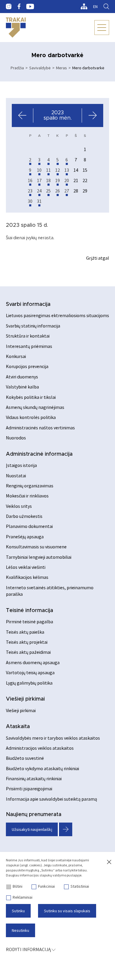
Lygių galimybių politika (29, 683)
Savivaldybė (40, 67)
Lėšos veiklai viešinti (25, 567)
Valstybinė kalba (22, 387)
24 (39, 191)
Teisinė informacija (29, 610)
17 (39, 180)
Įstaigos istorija (21, 465)
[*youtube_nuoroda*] (30, 6)
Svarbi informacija (28, 304)
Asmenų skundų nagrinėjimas (35, 407)
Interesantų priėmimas (29, 346)
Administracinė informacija (39, 454)
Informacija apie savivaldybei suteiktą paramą (51, 799)
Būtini (17, 886)
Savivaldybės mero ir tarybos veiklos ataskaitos (53, 738)
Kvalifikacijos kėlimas (27, 577)
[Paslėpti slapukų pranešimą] (109, 862)
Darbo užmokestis (24, 516)
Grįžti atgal (97, 258)
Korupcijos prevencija (27, 366)
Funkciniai (46, 886)
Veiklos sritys (19, 506)
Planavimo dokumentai (29, 526)
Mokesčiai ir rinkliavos (27, 496)
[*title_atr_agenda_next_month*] (92, 115)
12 (57, 170)
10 (39, 170)
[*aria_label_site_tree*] (83, 6)
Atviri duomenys (22, 377)
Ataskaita (18, 726)
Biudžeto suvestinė (25, 758)
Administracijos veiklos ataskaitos (40, 748)
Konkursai (16, 356)
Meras (61, 67)
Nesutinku (20, 930)
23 (30, 191)
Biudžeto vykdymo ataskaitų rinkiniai (42, 768)
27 (66, 191)
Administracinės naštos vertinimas (40, 428)
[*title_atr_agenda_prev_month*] (22, 115)
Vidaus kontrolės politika (31, 417)
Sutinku (18, 910)
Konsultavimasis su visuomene (36, 547)
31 (39, 201)
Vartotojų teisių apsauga (30, 672)
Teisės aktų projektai (26, 642)
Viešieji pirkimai (25, 699)
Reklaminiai (22, 897)
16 (30, 180)
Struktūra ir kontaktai (28, 336)
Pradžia (17, 67)
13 (66, 170)
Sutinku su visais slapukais (67, 910)
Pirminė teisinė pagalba (29, 621)
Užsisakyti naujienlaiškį (32, 829)
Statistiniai (79, 886)
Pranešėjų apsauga (25, 536)
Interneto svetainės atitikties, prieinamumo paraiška (49, 591)
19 (57, 180)
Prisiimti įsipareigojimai (29, 788)
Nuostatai (16, 475)
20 (66, 180)
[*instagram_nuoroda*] (9, 6)
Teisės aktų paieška (25, 632)
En (95, 6)
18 (48, 180)
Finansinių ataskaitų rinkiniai (34, 778)
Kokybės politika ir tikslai (31, 397)
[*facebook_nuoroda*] (18, 6)
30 (30, 201)
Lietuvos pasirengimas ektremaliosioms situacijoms (57, 315)
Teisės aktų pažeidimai (28, 652)
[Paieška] (106, 6)
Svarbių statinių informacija (33, 326)
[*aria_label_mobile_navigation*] (101, 27)
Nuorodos (16, 438)
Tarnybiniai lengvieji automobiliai (38, 557)
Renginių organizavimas (29, 486)
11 (48, 170)
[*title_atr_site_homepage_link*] (16, 27)
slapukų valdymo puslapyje (60, 875)
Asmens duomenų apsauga (33, 662)
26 (57, 191)
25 (48, 191)
